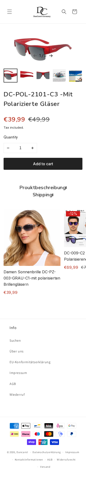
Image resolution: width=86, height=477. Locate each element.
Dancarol (22, 452)
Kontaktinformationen (29, 459)
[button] (9, 11)
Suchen (15, 340)
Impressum (18, 373)
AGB (13, 384)
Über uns (17, 351)
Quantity (11, 137)
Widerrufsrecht (66, 459)
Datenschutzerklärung (46, 452)
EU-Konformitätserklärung (30, 362)
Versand (45, 466)
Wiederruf (17, 394)
